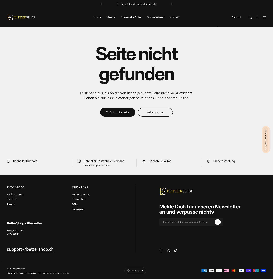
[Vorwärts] (171, 4)
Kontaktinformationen (51, 273)
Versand (12, 199)
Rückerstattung (81, 194)
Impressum (78, 209)
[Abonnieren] (218, 222)
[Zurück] (101, 4)
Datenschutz (79, 199)
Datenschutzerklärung (28, 273)
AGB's (75, 204)
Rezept (11, 204)
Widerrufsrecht (12, 273)
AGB (39, 273)
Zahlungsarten (15, 194)
